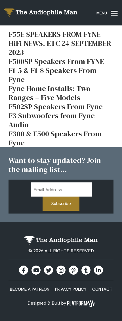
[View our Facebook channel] (36, 270)
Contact (102, 289)
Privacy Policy (71, 289)
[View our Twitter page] (48, 270)
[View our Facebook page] (23, 270)
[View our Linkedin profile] (98, 270)
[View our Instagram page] (61, 270)
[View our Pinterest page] (73, 270)
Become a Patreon (29, 289)
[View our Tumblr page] (86, 270)
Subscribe (61, 203)
